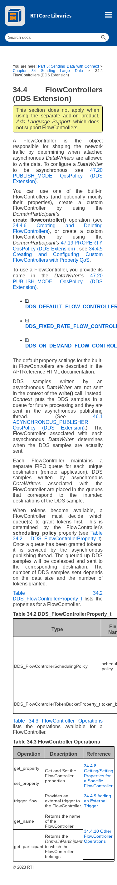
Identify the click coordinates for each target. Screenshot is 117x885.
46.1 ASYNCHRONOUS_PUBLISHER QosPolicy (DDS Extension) (58, 422)
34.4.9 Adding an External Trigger (97, 800)
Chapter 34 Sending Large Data (48, 71)
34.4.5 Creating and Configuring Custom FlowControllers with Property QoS (58, 254)
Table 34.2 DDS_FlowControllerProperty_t (58, 535)
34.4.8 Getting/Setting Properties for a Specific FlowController (98, 775)
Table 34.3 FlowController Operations (58, 720)
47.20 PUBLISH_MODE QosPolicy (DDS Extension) (58, 175)
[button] (103, 37)
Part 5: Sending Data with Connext (68, 66)
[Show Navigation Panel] (108, 14)
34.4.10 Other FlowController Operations (98, 836)
